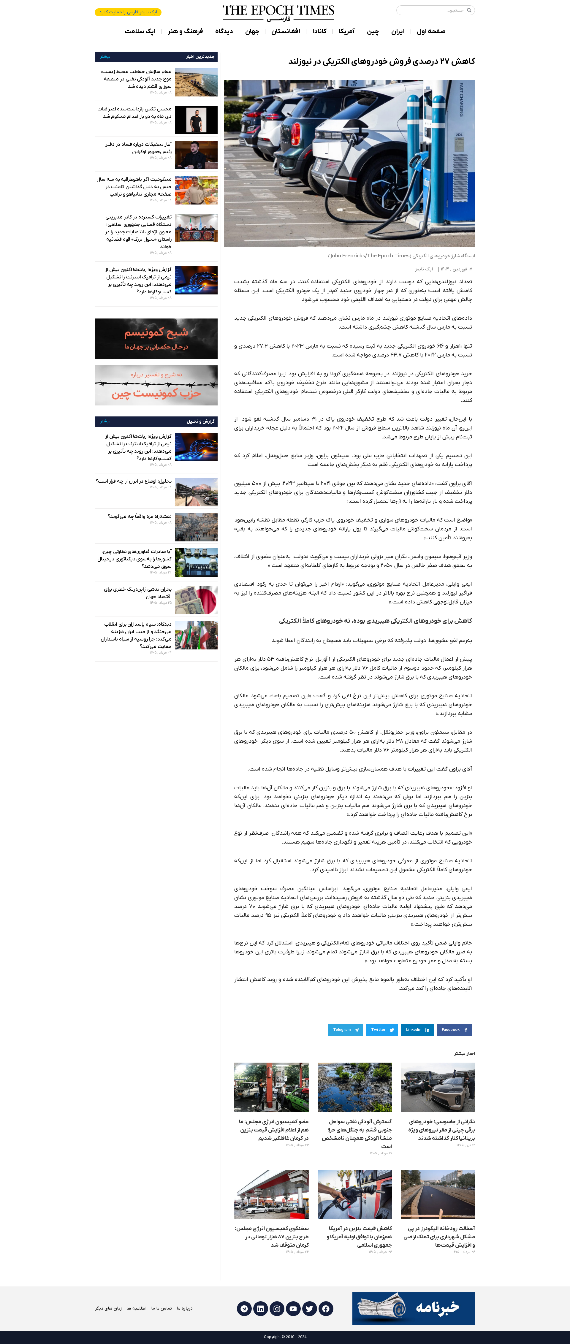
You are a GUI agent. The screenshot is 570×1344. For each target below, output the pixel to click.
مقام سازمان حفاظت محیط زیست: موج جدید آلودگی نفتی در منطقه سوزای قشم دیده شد (136, 79)
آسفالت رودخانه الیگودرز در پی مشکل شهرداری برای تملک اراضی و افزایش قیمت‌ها (439, 1237)
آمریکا (347, 31)
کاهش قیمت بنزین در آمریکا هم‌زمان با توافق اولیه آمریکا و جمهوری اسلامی (359, 1237)
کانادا (319, 31)
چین (373, 31)
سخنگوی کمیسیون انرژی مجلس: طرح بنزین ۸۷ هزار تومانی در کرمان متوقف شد (272, 1237)
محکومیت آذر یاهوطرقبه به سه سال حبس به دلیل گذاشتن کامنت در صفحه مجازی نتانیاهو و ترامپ (134, 187)
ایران (398, 31)
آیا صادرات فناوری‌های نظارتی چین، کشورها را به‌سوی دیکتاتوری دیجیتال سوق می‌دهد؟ (134, 559)
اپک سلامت (140, 31)
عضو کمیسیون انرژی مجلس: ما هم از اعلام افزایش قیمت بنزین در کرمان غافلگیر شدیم (274, 1130)
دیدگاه (224, 31)
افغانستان (285, 31)
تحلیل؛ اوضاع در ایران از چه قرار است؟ (134, 481)
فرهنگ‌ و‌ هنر (185, 31)
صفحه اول (431, 31)
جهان (252, 31)
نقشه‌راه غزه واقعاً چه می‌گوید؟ (140, 516)
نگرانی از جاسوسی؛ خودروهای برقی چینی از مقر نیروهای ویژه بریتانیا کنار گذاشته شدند (441, 1130)
